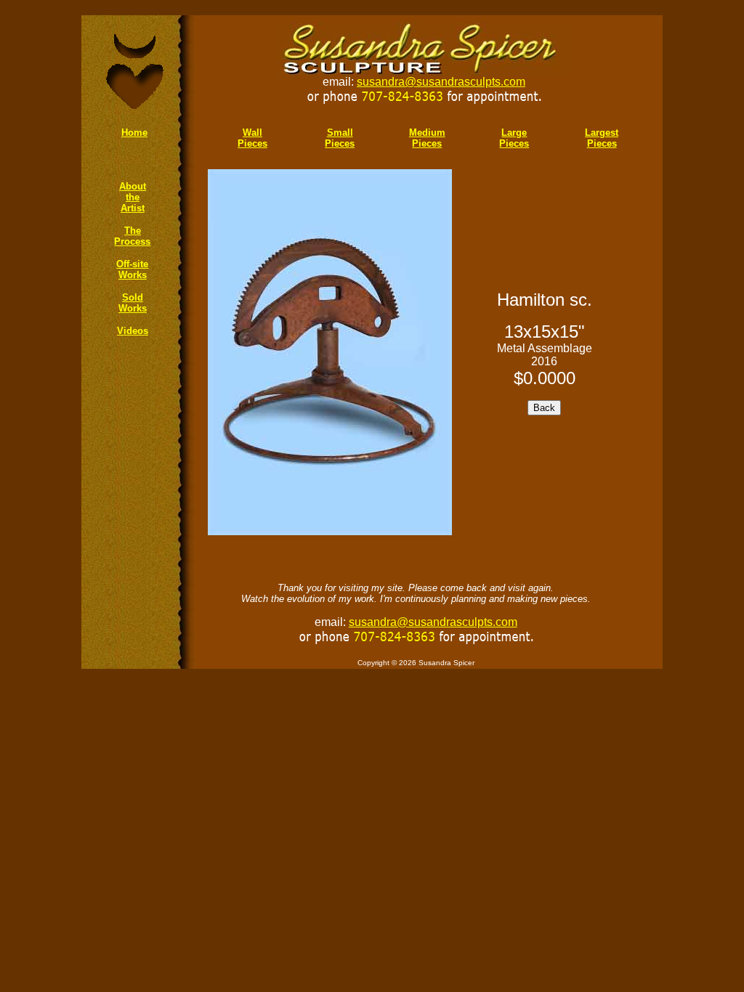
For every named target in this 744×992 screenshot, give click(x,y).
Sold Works (132, 303)
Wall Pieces (252, 138)
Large (514, 132)
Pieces (427, 143)
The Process (132, 236)
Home (134, 132)
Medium (427, 132)
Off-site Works (132, 269)
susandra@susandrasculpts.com (441, 82)
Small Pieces (340, 138)
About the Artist (132, 197)
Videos (132, 330)
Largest (601, 132)
